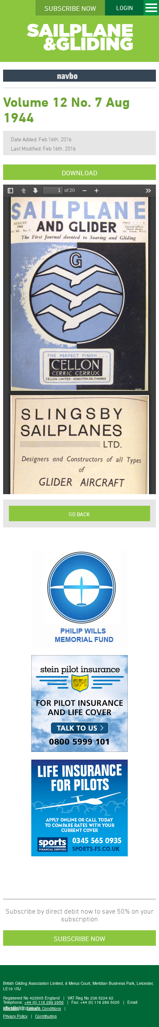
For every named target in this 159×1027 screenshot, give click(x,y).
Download (79, 172)
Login (124, 7)
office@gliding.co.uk (21, 1007)
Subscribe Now (70, 8)
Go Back (79, 514)
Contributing (46, 1016)
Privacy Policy (15, 1016)
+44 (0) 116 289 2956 (44, 1002)
